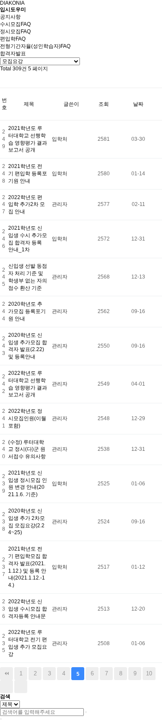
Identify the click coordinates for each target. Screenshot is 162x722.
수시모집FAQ (15, 24)
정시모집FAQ (15, 31)
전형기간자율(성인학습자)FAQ (35, 46)
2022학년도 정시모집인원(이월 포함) (27, 418)
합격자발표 (13, 54)
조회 (103, 104)
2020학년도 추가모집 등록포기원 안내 (27, 311)
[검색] (86, 712)
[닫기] (1, 719)
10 (149, 673)
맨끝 (20, 686)
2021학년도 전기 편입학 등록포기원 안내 (27, 173)
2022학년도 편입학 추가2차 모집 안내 (26, 204)
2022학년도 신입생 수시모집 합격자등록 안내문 (27, 608)
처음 (6, 673)
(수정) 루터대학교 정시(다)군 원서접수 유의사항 (27, 449)
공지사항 (10, 17)
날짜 (138, 104)
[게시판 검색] (4, 80)
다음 (6, 686)
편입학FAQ (12, 39)
